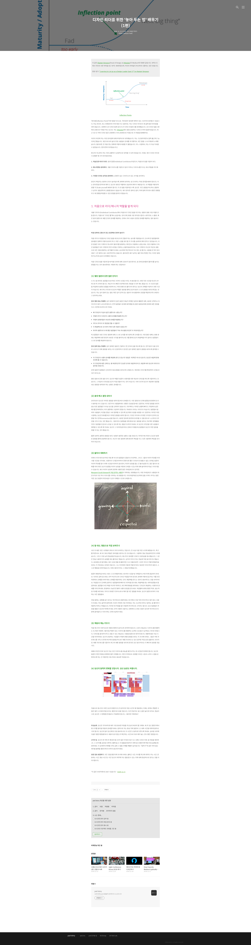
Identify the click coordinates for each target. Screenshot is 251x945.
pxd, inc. (83, 936)
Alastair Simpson (103, 63)
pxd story (98, 891)
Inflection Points (125, 115)
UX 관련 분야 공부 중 (101, 818)
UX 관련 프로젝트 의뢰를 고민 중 (105, 828)
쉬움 (107, 806)
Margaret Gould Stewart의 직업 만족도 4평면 (107, 472)
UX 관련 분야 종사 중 (101, 825)
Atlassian (127, 63)
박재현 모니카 (121, 772)
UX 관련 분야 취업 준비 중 (103, 822)
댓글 (93, 884)
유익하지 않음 (110, 811)
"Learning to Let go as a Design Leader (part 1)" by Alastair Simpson (124, 71)
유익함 (107, 811)
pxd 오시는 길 (93, 936)
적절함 (110, 806)
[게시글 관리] (99, 789)
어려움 (113, 806)
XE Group (103, 936)
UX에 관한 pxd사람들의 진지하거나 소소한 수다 (108, 894)
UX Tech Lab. (113, 936)
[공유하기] (97, 789)
